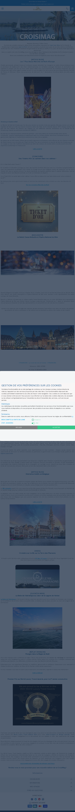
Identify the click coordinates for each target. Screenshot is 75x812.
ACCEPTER (56, 427)
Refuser (19, 427)
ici (72, 416)
